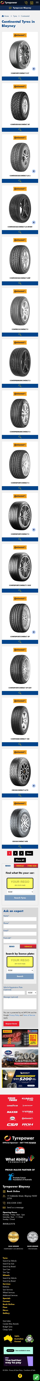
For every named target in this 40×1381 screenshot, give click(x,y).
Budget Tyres (7, 1327)
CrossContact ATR (20, 841)
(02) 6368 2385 (14, 1203)
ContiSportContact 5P (20, 637)
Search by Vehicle (9, 1261)
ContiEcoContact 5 (20, 329)
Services (6, 1284)
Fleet (5, 1307)
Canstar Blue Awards (11, 1324)
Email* (6, 930)
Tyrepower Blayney (21, 8)
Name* (6, 916)
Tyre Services (8, 1290)
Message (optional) (10, 997)
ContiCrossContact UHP (20, 278)
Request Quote (11, 1024)
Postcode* (7, 938)
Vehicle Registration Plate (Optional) (12, 988)
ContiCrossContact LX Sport (20, 227)
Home (6, 16)
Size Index (7, 1321)
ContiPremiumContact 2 (20, 381)
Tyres (5, 1258)
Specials (6, 1298)
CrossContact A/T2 (20, 790)
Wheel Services (9, 1292)
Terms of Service (29, 1015)
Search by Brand (9, 1266)
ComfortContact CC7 (20, 73)
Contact (6, 1301)
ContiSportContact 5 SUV (20, 585)
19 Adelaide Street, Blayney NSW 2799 (22, 1197)
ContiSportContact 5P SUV (20, 688)
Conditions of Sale (29, 1370)
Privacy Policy (14, 1015)
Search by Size (8, 1264)
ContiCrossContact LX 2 (20, 176)
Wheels (6, 1275)
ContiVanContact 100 (20, 739)
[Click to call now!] (26, 2)
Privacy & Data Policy (16, 1370)
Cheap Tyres (7, 1329)
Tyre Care (6, 1269)
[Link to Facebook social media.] (20, 1376)
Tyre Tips (6, 1272)
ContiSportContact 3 (20, 483)
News (5, 1310)
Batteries (6, 1287)
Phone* (6, 923)
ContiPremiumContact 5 (20, 432)
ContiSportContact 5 (20, 534)
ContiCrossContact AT (20, 124)
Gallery (6, 1313)
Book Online (8, 1304)
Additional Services (10, 1295)
